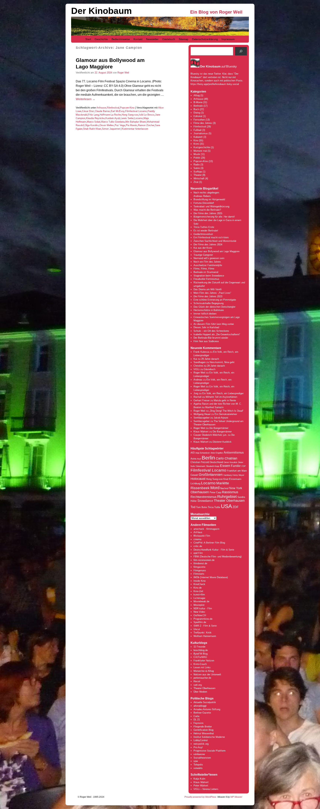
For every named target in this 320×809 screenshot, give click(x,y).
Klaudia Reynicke (95, 118)
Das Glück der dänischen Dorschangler (214, 306)
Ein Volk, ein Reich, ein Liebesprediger (223, 393)
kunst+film (199, 594)
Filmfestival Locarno (136, 111)
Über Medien (200, 691)
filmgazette (199, 567)
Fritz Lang (93, 114)
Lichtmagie (199, 598)
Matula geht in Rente (225, 400)
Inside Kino (200, 580)
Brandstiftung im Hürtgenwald (209, 199)
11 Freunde (199, 646)
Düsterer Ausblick (222, 441)
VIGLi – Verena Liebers (206, 789)
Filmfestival (113, 107)
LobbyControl (201, 740)
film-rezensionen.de (204, 560)
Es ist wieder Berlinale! (206, 230)
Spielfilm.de (200, 622)
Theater (198, 175)
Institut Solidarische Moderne (209, 737)
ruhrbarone (199, 754)
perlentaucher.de (202, 677)
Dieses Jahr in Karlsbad (206, 327)
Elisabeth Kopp (212, 466)
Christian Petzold (200, 462)
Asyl (199, 459)
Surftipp (198, 171)
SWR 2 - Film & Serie (205, 625)
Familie (236, 465)
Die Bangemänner (218, 428)
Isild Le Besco (146, 114)
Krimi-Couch (200, 664)
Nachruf (224, 488)
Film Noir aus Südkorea (206, 341)
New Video (199, 611)
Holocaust (198, 479)
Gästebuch (168, 39)
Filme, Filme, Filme (204, 268)
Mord (214, 487)
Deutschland (216, 462)
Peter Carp (215, 492)
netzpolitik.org (201, 743)
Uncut (197, 629)
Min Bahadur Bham (135, 121)
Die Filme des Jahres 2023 (208, 296)
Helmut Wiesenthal (204, 733)
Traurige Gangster (203, 254)
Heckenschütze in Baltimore (209, 310)
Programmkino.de (203, 618)
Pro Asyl (198, 747)
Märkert (204, 785)
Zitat (196, 182)
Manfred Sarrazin (214, 407)
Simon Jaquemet (111, 128)
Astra (193, 458)
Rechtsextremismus (203, 496)
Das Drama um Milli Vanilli (208, 289)
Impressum (228, 39)
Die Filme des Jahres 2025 (208, 213)
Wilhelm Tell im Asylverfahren (221, 397)
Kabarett (198, 137)
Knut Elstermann (232, 479)
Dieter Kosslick (230, 462)
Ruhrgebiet (227, 496)
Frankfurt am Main (237, 470)
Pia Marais (131, 125)
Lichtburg (195, 483)
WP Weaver (236, 797)
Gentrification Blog (203, 730)
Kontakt (138, 39)
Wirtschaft (199, 178)
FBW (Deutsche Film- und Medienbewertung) (217, 556)
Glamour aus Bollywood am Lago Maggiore (216, 251)
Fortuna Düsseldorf (204, 203)
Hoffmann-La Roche (110, 114)
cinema (197, 539)
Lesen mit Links (202, 667)
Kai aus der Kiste (203, 247)
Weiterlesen (85, 99)
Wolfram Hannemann (205, 636)
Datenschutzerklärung (205, 39)
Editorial (198, 116)
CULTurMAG (200, 657)
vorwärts (198, 768)
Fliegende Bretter (203, 726)
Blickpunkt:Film (202, 535)
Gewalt (194, 475)
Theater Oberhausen (229, 500)
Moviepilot (199, 605)
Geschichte (101, 39)
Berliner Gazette (202, 712)
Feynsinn (198, 723)
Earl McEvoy (117, 111)
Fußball (197, 130)
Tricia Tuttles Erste (204, 227)
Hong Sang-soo (130, 114)
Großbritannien (211, 475)
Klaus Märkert (201, 431)
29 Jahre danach (210, 358)
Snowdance (205, 500)
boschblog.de (201, 650)
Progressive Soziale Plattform (210, 750)
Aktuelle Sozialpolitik (205, 702)
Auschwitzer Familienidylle (208, 265)
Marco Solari (93, 121)
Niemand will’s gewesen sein (209, 258)
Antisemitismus (234, 452)
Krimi (196, 143)
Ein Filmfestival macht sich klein (211, 237)
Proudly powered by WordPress (200, 797)
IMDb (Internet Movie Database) (211, 577)
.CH (204, 615)
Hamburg (227, 475)
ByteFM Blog (201, 653)
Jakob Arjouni (221, 417)
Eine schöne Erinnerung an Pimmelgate (215, 299)
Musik (197, 154)
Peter (197, 785)
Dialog (197, 112)
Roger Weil (123, 72)
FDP (243, 466)
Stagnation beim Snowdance (209, 275)
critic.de (198, 546)
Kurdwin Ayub (112, 118)
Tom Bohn (201, 507)
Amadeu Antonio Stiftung (207, 709)
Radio (197, 164)
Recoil (197, 681)
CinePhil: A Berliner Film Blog (209, 542)
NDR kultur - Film (203, 608)
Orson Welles (106, 125)
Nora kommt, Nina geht (222, 362)
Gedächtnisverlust (203, 234)
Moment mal (200, 150)
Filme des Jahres (203, 123)
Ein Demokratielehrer (226, 414)
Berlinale (198, 105)
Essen (225, 466)
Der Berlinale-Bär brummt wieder (211, 337)
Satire (197, 168)
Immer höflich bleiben (205, 313)
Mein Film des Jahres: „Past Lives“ (212, 292)
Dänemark (200, 466)
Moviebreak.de (201, 601)
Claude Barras (102, 111)
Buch (196, 109)
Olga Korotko (92, 125)
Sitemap (183, 39)
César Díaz (88, 111)
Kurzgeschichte (202, 147)
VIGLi (197, 369)
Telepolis (198, 764)
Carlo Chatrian (226, 458)
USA (226, 506)
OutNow (198, 615)
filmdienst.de (200, 563)
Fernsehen (199, 119)
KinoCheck (199, 584)
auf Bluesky (218, 66)
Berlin (208, 458)
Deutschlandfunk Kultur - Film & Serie (214, 549)
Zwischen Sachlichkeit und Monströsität (215, 241)
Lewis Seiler (127, 118)
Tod (193, 507)
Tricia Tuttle (214, 507)
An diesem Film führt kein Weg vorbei (214, 324)
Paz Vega (120, 125)
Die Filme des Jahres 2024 (208, 244)
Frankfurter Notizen (204, 660)
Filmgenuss (200, 570)
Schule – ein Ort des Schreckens (211, 330)
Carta (196, 716)
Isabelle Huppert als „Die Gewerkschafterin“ (217, 334)
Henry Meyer (238, 475)
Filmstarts (199, 573)
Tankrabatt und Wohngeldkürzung (211, 206)
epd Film (198, 553)
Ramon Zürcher (146, 125)
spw (196, 761)
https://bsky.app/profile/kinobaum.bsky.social (215, 84)
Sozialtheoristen (202, 757)
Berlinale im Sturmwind (206, 272)
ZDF (236, 507)
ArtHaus (198, 532)
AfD (193, 452)
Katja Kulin (199, 778)
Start (88, 39)
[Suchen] (241, 51)
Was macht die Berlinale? (207, 209)
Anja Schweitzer (202, 453)
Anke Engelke (217, 453)
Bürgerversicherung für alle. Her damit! (214, 216)
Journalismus (201, 133)
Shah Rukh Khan (92, 128)
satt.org (198, 684)
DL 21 (197, 719)
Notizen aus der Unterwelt (207, 674)
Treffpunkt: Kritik (202, 632)
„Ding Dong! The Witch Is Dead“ (226, 410)
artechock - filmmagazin (206, 529)
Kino (196, 140)
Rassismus (230, 492)
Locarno (138, 118)
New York (235, 488)
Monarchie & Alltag (204, 671)
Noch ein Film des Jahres (207, 261)
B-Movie (198, 102)
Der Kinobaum (101, 11)
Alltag (197, 95)
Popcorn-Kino (127, 107)
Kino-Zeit (198, 591)
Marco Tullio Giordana (113, 121)
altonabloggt (200, 705)
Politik (197, 157)
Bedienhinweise (120, 39)
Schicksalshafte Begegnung (209, 303)
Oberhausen (200, 492)
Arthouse (101, 107)
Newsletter (152, 39)
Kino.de (198, 587)
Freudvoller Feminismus (206, 279)
